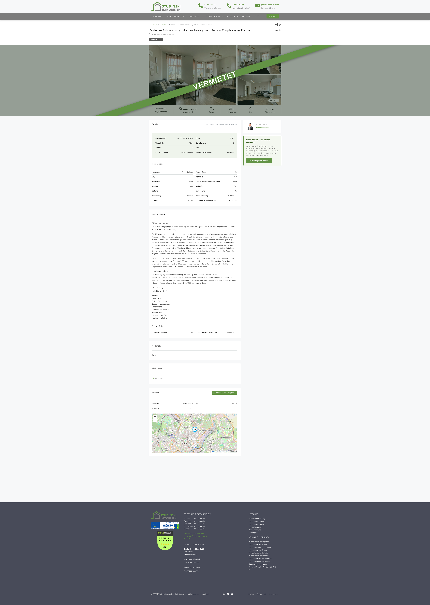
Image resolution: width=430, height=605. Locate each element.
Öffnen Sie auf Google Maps (225, 393)
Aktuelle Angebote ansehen (259, 161)
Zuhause (154, 25)
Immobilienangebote (176, 16)
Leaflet (215, 452)
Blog (257, 16)
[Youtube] (232, 594)
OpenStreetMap (224, 452)
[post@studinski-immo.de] (257, 5)
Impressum (273, 594)
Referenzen (232, 16)
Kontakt (251, 594)
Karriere (246, 16)
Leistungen (194, 16)
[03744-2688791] (229, 5)
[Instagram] (223, 594)
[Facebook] (228, 594)
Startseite (158, 16)
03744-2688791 (238, 5)
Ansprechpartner (262, 128)
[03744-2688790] (200, 5)
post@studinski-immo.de (270, 5)
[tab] (194, 378)
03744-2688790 (210, 5)
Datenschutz (261, 594)
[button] (276, 24)
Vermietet (163, 25)
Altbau (157, 355)
